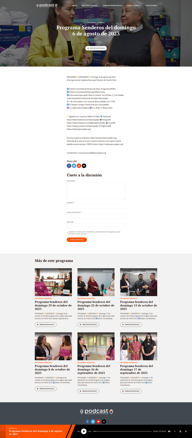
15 (78, 431)
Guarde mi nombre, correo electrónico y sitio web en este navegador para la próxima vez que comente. (94, 233)
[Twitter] (93, 421)
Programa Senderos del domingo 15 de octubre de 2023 (138, 305)
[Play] (84, 431)
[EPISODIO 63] (138, 346)
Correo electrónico (74, 212)
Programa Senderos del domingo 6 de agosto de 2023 (35, 432)
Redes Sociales (133, 5)
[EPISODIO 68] (53, 282)
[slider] (122, 431)
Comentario (71, 181)
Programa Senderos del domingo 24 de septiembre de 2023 (93, 369)
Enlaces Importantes (112, 5)
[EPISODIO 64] (96, 346)
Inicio (74, 5)
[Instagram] (104, 421)
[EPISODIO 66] (138, 282)
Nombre (70, 203)
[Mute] (169, 431)
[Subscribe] (180, 431)
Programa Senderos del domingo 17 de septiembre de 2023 (136, 369)
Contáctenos (151, 5)
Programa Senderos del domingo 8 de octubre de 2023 (52, 369)
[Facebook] (87, 421)
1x (175, 431)
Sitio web (70, 222)
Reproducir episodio (97, 48)
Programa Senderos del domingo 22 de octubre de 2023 (95, 305)
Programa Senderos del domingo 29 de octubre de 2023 (53, 305)
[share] (186, 431)
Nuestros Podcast (90, 5)
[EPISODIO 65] (53, 346)
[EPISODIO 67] (96, 282)
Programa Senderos (96, 23)
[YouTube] (98, 421)
